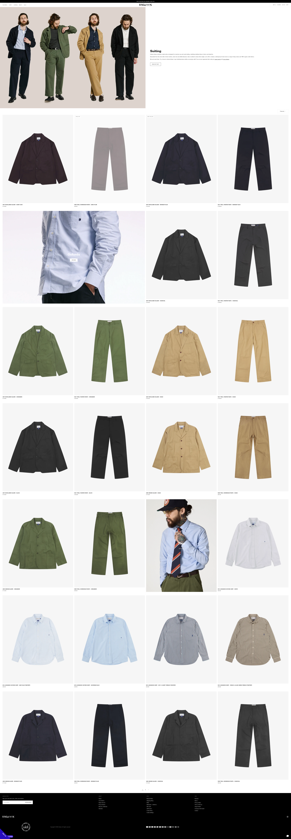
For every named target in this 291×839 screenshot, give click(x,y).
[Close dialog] (166, 406)
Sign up (134, 429)
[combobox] (127, 424)
